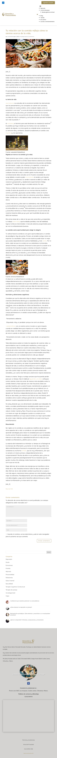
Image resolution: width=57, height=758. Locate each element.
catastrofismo (10, 326)
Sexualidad (9, 584)
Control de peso (45, 10)
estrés (45, 241)
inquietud (9, 133)
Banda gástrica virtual (48, 12)
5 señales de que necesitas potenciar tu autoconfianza (24, 601)
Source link (9, 489)
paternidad (16, 221)
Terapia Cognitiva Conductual (15, 587)
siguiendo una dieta (35, 379)
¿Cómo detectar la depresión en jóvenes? (21, 607)
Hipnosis (42, 8)
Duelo (7, 562)
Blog (41, 16)
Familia (8, 568)
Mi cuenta (43, 19)
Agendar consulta (48, 2)
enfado (24, 450)
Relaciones (9, 577)
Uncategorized (23, 36)
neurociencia (10, 103)
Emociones (9, 565)
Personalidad (10, 574)
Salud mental (10, 580)
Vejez (7, 596)
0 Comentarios (30, 36)
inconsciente (30, 177)
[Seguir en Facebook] (3, 3)
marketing (10, 123)
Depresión (9, 559)
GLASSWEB (10, 36)
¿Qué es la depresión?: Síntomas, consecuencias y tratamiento (26, 620)
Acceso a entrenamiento (47, 21)
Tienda (42, 17)
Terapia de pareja (11, 590)
